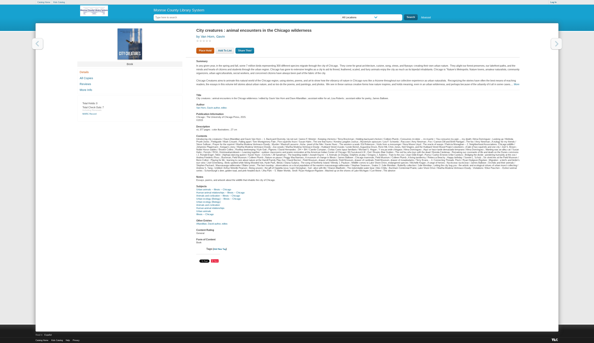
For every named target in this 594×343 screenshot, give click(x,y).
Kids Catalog (59, 2)
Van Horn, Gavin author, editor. (211, 107)
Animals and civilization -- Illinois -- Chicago (218, 195)
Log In (553, 2)
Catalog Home (43, 2)
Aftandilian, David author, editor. (212, 223)
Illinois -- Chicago (205, 214)
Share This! (245, 50)
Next (556, 43)
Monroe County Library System (179, 10)
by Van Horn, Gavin (210, 36)
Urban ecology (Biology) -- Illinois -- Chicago (218, 198)
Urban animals (203, 211)
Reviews (85, 84)
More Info (86, 90)
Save (216, 261)
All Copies (86, 78)
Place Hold (205, 50)
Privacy (76, 340)
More (516, 84)
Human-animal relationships (210, 208)
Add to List (225, 50)
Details (84, 72)
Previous (37, 43)
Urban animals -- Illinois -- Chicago (213, 189)
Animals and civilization (208, 205)
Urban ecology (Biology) (208, 202)
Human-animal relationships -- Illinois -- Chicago (220, 192)
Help (68, 340)
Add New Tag (219, 249)
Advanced (426, 17)
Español (48, 335)
